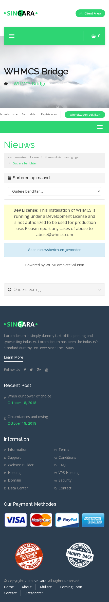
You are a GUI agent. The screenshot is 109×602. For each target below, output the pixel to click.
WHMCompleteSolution (65, 265)
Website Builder (20, 464)
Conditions (67, 457)
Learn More (13, 357)
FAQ (62, 464)
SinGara (40, 580)
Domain (14, 480)
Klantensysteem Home (23, 157)
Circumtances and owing (28, 416)
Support (14, 457)
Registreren (49, 114)
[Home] (6, 84)
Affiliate (46, 586)
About (27, 586)
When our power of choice (29, 396)
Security (65, 480)
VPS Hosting (69, 472)
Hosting (14, 472)
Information (17, 449)
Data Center (18, 488)
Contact (65, 488)
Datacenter (34, 593)
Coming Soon (71, 586)
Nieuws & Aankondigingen (62, 157)
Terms (64, 449)
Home (9, 586)
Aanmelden (29, 114)
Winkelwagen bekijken (85, 114)
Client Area (92, 13)
